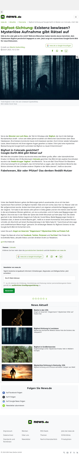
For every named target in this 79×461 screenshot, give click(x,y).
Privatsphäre (66, 439)
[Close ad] (1, 12)
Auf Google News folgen (15, 401)
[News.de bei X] (74, 452)
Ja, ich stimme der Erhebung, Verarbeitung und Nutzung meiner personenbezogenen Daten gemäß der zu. (37, 284)
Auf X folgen (11, 397)
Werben (25, 431)
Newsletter (26, 439)
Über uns (25, 435)
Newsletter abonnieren (15, 405)
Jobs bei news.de (67, 431)
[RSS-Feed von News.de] (77, 452)
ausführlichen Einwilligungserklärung (25, 285)
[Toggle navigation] (75, 17)
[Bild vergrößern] (77, 57)
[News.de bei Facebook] (71, 452)
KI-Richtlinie (65, 435)
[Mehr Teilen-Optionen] (66, 51)
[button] (59, 45)
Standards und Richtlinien (9, 440)
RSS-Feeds (44, 431)
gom (2, 242)
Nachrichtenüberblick (48, 439)
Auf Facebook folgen (14, 392)
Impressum (7, 431)
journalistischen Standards (34, 250)
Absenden (9, 291)
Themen (43, 435)
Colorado (12, 247)
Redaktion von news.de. (58, 250)
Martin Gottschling (17, 47)
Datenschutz (8, 435)
